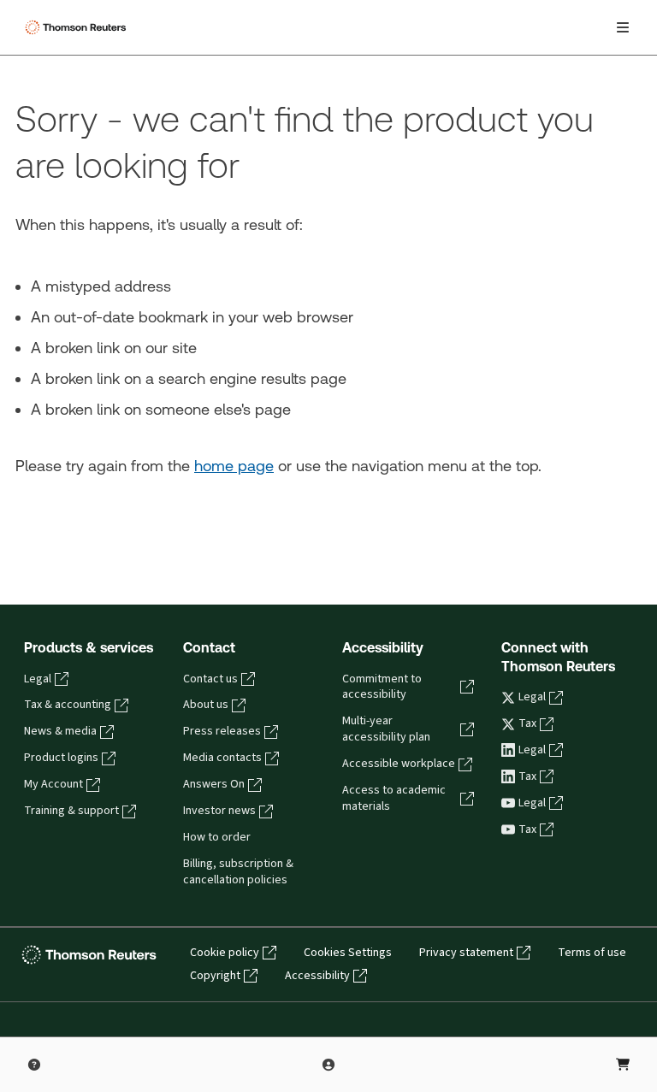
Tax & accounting (67, 704)
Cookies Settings (348, 952)
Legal (37, 679)
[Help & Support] (34, 1065)
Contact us (210, 679)
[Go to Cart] (623, 1065)
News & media (60, 731)
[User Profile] (328, 1065)
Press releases (222, 731)
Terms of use (592, 952)
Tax (527, 723)
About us (205, 704)
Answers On (214, 784)
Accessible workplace (398, 763)
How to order (217, 837)
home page (234, 466)
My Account (53, 784)
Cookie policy (224, 952)
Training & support (71, 810)
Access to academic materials (394, 798)
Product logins (61, 757)
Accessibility (317, 975)
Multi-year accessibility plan (386, 729)
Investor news (219, 810)
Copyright (215, 975)
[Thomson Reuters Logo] (78, 27)
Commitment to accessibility (382, 687)
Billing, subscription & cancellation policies (238, 872)
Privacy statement (466, 952)
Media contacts (222, 757)
